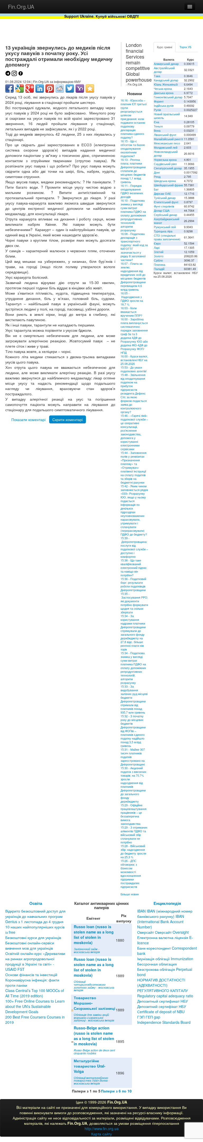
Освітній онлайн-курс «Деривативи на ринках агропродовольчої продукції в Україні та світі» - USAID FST (35, 961)
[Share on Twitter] (70, 88)
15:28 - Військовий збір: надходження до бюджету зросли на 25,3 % (133, 851)
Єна (156, 122)
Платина (159, 265)
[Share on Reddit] (60, 88)
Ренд (157, 177)
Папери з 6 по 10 (116, 1091)
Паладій (159, 269)
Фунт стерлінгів (164, 206)
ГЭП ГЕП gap (148, 1017)
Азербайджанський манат (166, 221)
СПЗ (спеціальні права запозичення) (167, 237)
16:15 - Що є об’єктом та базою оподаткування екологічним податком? (133, 148)
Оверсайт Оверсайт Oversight (163, 932)
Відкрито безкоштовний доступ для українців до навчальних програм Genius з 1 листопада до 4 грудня (35, 916)
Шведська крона (165, 181)
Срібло (158, 260)
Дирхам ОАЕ (162, 194)
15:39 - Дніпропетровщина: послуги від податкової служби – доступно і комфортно (134, 547)
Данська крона (163, 93)
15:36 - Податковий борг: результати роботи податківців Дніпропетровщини (133, 584)
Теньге (158, 126)
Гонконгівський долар (168, 97)
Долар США (161, 211)
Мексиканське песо (167, 143)
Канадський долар (166, 80)
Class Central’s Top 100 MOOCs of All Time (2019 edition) (34, 993)
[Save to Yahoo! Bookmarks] (80, 88)
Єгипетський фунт (166, 202)
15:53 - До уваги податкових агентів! (134, 369)
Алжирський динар (166, 64)
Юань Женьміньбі (166, 84)
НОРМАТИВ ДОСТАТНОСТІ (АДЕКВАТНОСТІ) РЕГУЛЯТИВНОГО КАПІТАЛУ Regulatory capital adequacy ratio (165, 987)
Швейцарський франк (168, 185)
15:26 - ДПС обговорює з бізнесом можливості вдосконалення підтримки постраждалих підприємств (131, 874)
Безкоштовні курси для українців (33, 937)
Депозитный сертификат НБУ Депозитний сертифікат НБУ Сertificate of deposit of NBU (162, 1006)
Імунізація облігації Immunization (165, 958)
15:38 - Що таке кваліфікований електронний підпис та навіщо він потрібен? (134, 567)
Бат (156, 189)
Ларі (156, 248)
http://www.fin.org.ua (102, 1128)
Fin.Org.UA (21, 6)
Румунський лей (165, 227)
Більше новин (130, 894)
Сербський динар (165, 215)
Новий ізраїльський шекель (167, 116)
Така (157, 76)
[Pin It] (49, 88)
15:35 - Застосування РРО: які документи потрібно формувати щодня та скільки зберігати (134, 603)
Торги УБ (185, 47)
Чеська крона (163, 89)
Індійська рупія (164, 106)
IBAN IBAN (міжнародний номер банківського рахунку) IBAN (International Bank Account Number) (164, 918)
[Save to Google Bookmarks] (19, 88)
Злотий (158, 252)
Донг (157, 172)
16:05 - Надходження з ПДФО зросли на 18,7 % (132, 298)
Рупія (157, 110)
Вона (157, 130)
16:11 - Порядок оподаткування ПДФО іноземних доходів (132, 191)
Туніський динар (165, 198)
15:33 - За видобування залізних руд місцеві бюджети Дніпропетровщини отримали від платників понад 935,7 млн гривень (134, 699)
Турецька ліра (163, 231)
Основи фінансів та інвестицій (31, 974)
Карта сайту (101, 1133)
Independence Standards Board (164, 1022)
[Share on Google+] (29, 88)
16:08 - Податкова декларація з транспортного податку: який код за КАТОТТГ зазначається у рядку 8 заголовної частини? (134, 247)
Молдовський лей (165, 147)
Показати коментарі (28, 419)
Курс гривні (164, 47)
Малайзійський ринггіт (168, 139)
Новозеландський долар (166, 153)
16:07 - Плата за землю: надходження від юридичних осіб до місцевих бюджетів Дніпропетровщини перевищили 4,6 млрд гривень (133, 276)
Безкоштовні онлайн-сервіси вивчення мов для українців (29, 945)
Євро (157, 243)
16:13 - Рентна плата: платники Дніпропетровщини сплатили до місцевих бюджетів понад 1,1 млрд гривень (133, 171)
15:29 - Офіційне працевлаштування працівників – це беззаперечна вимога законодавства (133, 814)
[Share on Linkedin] (39, 88)
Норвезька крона (165, 160)
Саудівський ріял (165, 164)
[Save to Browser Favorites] (90, 88)
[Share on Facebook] (9, 88)
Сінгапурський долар (168, 168)
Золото (158, 256)
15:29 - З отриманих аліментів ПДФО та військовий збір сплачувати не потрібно (134, 834)
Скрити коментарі (67, 419)
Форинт (159, 101)
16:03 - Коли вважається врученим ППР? (131, 311)
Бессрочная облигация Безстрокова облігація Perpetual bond (164, 969)
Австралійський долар (164, 70)
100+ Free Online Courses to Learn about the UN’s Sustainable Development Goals (35, 1006)
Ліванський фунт (165, 135)
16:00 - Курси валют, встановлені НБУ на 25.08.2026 (134, 360)
